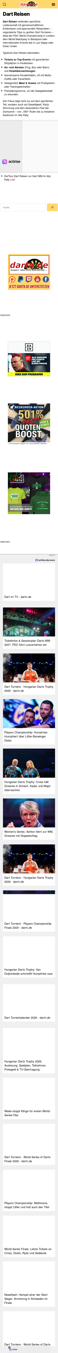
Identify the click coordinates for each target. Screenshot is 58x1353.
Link (12, 179)
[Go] (52, 207)
